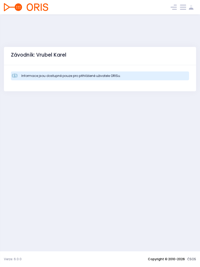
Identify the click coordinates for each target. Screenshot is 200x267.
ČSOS (191, 259)
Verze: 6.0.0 (13, 259)
